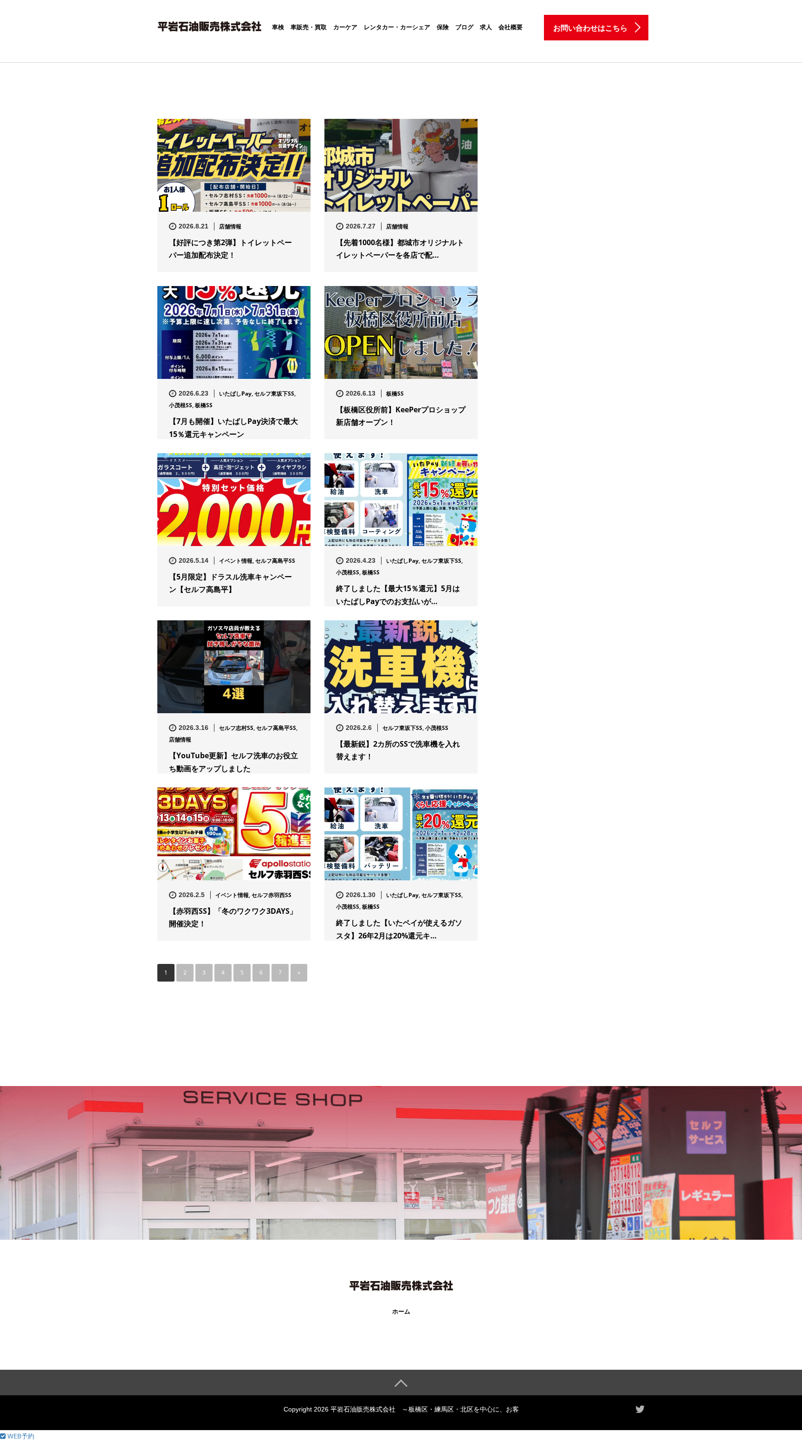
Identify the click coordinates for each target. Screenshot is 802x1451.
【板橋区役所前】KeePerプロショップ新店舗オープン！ (401, 415)
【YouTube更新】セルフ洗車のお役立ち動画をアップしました (233, 761)
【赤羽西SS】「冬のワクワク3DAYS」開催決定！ (233, 917)
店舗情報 (230, 226)
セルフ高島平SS (275, 561)
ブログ (464, 27)
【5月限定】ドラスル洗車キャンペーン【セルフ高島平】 (230, 583)
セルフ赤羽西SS (271, 895)
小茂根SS (180, 405)
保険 (443, 27)
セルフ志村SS (236, 728)
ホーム (401, 1311)
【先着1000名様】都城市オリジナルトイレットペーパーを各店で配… (400, 248)
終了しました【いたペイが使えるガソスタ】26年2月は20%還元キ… (399, 928)
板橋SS (204, 405)
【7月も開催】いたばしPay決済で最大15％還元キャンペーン (233, 427)
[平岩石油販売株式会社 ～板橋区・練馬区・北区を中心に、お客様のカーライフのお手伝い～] (209, 24)
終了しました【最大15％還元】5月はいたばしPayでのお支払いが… (398, 594)
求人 (486, 27)
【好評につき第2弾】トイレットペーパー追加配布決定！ (230, 248)
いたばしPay (235, 393)
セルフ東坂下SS (274, 393)
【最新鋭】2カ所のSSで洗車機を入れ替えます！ (398, 750)
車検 (278, 27)
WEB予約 (20, 1435)
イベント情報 (235, 561)
